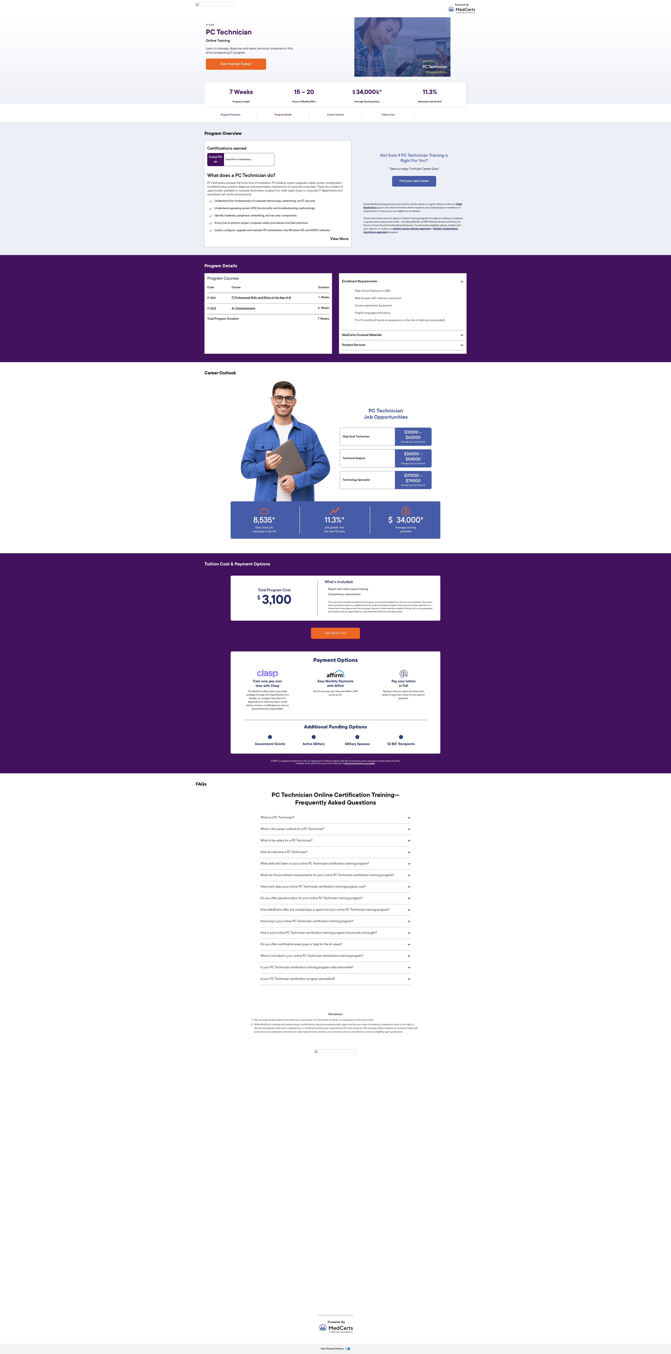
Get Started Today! (236, 64)
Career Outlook (335, 115)
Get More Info (335, 633)
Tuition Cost (387, 115)
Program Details (283, 115)
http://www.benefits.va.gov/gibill (359, 764)
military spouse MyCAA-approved (411, 229)
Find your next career (414, 181)
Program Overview (230, 115)
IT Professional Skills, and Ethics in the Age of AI (261, 297)
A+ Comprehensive (243, 308)
